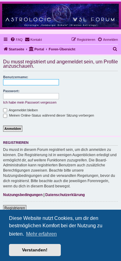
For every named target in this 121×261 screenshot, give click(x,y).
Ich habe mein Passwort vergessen (29, 102)
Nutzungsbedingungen (23, 195)
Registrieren (14, 208)
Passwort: (11, 91)
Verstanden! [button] (34, 249)
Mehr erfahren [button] (41, 234)
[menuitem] (16, 39)
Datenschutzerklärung (65, 195)
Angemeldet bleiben (23, 110)
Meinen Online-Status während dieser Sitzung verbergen (51, 115)
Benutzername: (15, 77)
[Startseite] (60, 15)
